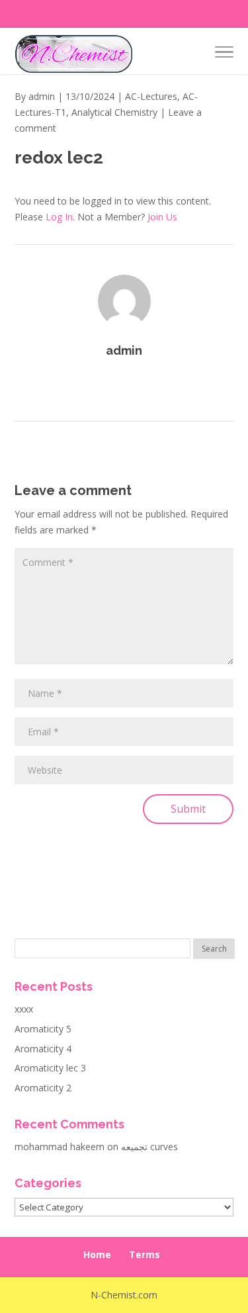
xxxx (24, 1009)
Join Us (162, 216)
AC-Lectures (151, 96)
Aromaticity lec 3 (50, 1068)
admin (41, 96)
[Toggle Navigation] (224, 54)
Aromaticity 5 (43, 1028)
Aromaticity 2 (43, 1087)
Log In (59, 216)
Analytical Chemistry (114, 112)
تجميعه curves (149, 1146)
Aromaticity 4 (43, 1048)
